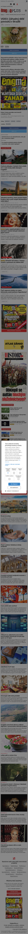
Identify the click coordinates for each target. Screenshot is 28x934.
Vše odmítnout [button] (14, 487)
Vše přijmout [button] (14, 484)
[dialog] (14, 467)
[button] (14, 465)
